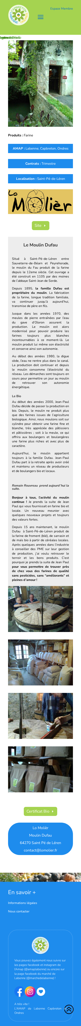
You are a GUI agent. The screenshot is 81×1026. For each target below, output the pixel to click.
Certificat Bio (38, 811)
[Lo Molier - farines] (40, 685)
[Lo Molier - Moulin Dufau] (40, 83)
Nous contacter (18, 911)
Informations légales (22, 903)
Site (38, 225)
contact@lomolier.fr (40, 850)
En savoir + (22, 892)
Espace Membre (61, 8)
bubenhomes (10, 37)
